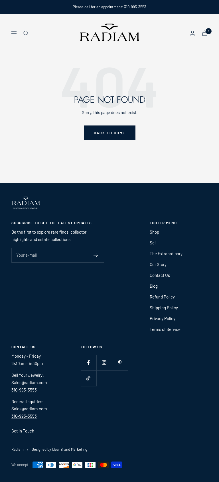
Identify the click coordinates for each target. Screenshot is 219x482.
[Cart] (205, 33)
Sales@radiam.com (29, 382)
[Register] (96, 255)
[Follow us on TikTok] (88, 378)
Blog (154, 286)
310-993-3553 (24, 389)
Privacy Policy (162, 318)
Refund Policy (162, 296)
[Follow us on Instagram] (104, 362)
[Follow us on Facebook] (88, 362)
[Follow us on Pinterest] (120, 362)
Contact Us (160, 275)
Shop (154, 231)
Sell (153, 242)
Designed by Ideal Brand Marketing (59, 449)
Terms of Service (165, 329)
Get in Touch (22, 430)
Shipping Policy (164, 307)
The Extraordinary (166, 253)
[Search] (26, 33)
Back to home (109, 133)
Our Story (158, 264)
